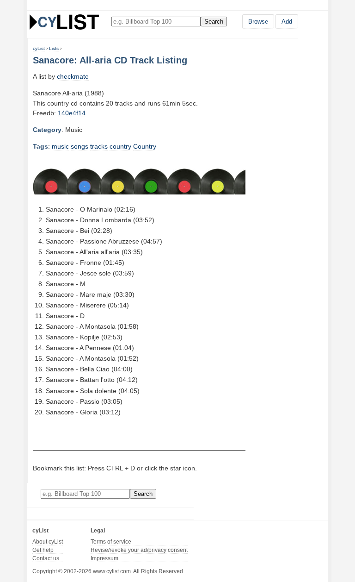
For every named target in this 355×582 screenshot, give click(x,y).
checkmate (73, 76)
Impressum (104, 558)
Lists (54, 48)
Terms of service (111, 541)
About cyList (47, 541)
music (60, 146)
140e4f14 (72, 113)
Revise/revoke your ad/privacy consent (139, 550)
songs (79, 146)
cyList (39, 48)
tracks (99, 146)
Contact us (45, 558)
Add (287, 21)
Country (144, 146)
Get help (43, 550)
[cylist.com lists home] (64, 22)
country (120, 146)
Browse (258, 21)
